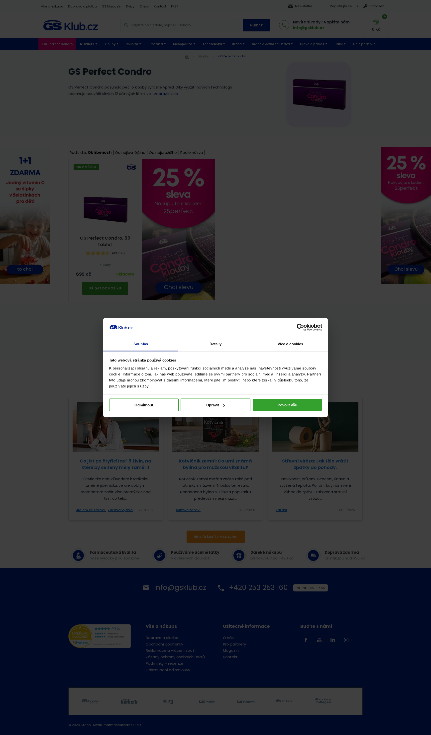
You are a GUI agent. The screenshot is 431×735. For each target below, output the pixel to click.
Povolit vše (287, 405)
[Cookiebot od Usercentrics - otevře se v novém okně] (300, 327)
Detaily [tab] (216, 344)
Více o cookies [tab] (290, 344)
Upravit (212, 405)
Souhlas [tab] (140, 344)
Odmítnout (143, 405)
